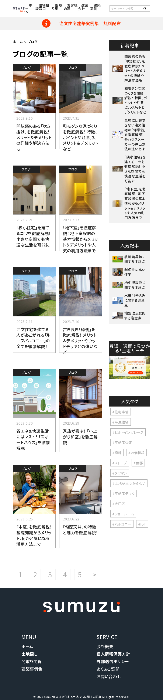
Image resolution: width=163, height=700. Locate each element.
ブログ (26, 67)
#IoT (142, 523)
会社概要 (105, 646)
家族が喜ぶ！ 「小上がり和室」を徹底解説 (80, 436)
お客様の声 (70, 7)
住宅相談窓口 (42, 7)
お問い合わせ (109, 676)
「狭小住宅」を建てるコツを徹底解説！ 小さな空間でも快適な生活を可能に (33, 236)
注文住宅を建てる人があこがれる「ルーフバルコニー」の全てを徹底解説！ (33, 338)
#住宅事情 (120, 411)
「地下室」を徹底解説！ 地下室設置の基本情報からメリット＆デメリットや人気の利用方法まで (80, 239)
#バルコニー (122, 523)
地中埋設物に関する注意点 (135, 285)
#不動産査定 (122, 442)
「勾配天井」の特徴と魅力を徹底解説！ (80, 530)
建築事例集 (31, 669)
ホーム (18, 41)
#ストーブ (119, 462)
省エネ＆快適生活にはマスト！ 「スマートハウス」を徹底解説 (33, 439)
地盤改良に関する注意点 (135, 315)
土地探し (29, 654)
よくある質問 (108, 669)
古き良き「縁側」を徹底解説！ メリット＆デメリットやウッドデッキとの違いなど (80, 340)
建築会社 (83, 7)
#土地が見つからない (129, 483)
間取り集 (57, 7)
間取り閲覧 (31, 661)
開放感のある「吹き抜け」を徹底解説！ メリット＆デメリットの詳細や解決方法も (34, 137)
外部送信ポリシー (113, 661)
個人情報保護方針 (113, 654)
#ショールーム (123, 513)
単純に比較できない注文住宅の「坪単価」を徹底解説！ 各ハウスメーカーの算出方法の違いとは (136, 134)
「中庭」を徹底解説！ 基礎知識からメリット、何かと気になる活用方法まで (34, 535)
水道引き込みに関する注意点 (134, 300)
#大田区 (118, 503)
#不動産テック (123, 493)
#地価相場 (136, 452)
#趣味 (117, 452)
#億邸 (138, 462)
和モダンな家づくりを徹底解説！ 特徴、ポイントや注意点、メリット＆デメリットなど (80, 137)
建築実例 (95, 7)
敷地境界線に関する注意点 (135, 259)
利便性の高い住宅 (134, 272)
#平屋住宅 (120, 421)
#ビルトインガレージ (128, 432)
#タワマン (119, 472)
